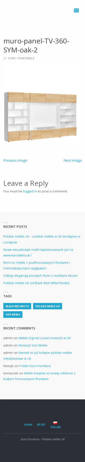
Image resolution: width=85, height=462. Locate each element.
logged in (30, 191)
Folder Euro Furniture (35, 366)
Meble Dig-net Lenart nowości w (45, 338)
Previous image (15, 160)
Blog (41, 425)
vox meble (13, 314)
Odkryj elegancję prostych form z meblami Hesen (40, 275)
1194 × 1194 (16, 58)
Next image (73, 160)
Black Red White (17, 306)
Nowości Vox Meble (33, 345)
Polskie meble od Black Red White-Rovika (36, 283)
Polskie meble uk (47, 306)
